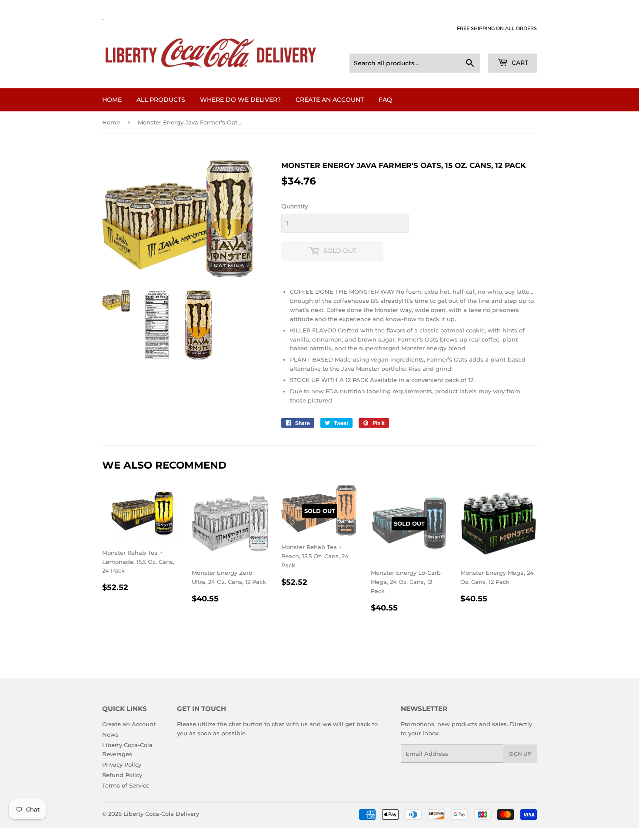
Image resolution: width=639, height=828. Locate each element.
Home (112, 100)
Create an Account (330, 100)
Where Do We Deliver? (240, 100)
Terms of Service (126, 785)
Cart (519, 63)
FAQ (385, 100)
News (110, 734)
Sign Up (520, 754)
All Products (160, 100)
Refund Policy (122, 774)
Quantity (294, 206)
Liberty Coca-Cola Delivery (161, 813)
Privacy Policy (121, 764)
